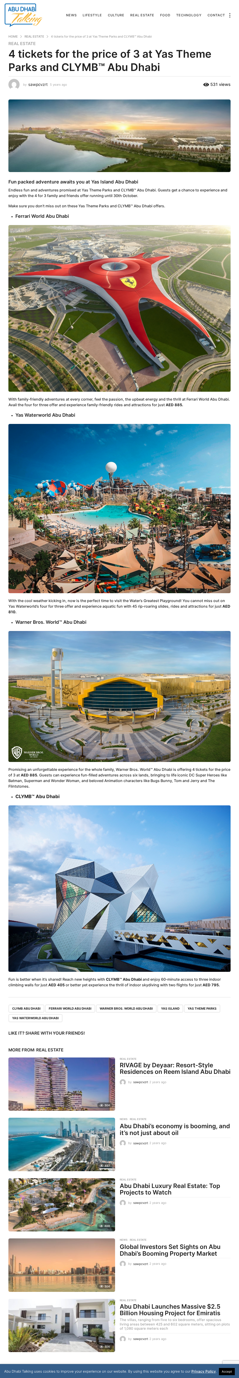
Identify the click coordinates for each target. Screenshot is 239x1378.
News (71, 15)
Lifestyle (92, 15)
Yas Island (170, 1008)
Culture (116, 15)
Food (165, 15)
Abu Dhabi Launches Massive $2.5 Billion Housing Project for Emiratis (170, 1310)
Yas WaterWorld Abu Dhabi (35, 1018)
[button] (229, 15)
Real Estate (142, 15)
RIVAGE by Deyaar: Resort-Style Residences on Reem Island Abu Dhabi (175, 1068)
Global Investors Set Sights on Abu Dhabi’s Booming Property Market (170, 1250)
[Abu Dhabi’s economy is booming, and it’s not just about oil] (61, 1144)
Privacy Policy (203, 1371)
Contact (216, 15)
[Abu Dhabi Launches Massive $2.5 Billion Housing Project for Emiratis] (61, 1325)
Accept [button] (227, 1371)
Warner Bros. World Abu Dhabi (126, 1008)
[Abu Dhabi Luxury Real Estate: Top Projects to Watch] (61, 1204)
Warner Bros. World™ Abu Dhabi (50, 622)
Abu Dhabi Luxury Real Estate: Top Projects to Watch (170, 1189)
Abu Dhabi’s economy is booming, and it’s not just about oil (175, 1129)
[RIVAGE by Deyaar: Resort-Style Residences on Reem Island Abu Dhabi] (61, 1084)
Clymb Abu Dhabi (26, 1008)
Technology (189, 15)
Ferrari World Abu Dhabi (42, 216)
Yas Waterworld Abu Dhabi (45, 415)
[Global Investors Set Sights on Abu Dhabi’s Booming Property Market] (61, 1265)
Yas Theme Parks (202, 1008)
